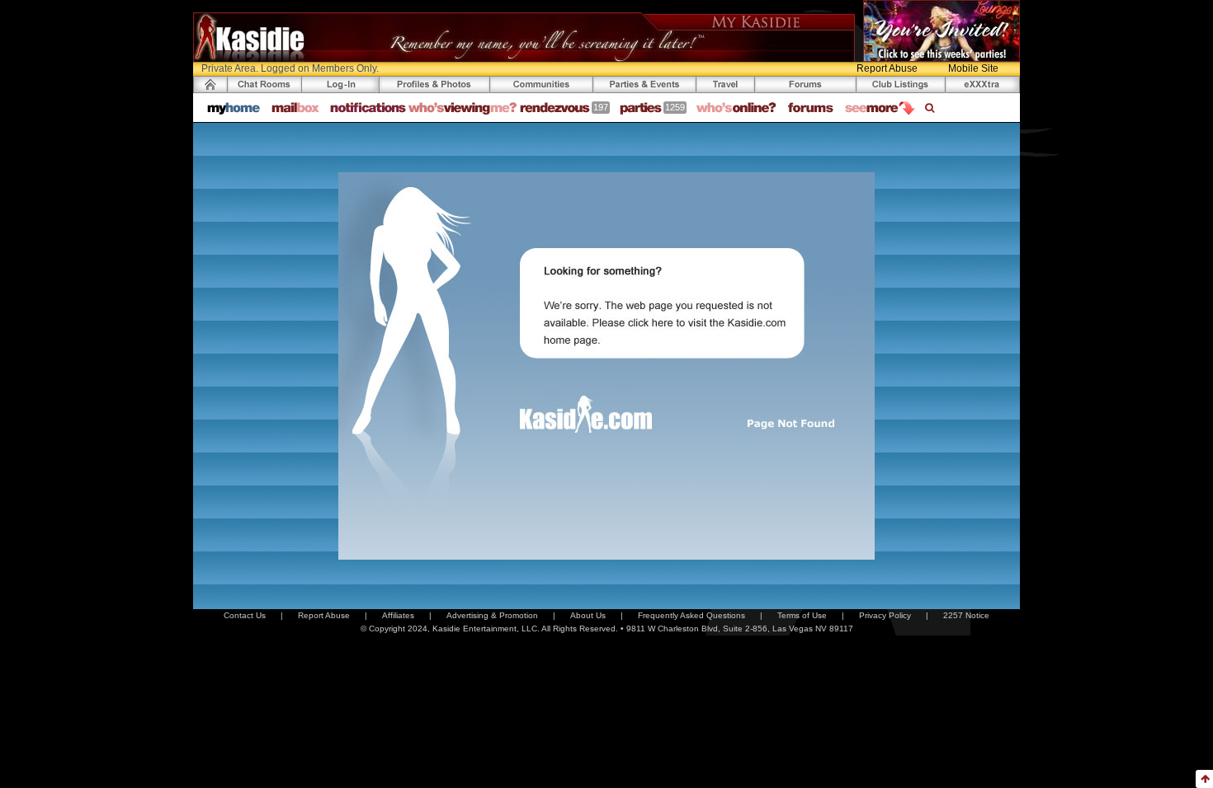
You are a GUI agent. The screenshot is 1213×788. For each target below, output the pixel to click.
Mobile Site (973, 68)
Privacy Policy (885, 615)
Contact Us (245, 615)
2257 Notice (966, 615)
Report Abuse (887, 68)
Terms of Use (802, 615)
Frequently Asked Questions (691, 615)
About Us (588, 615)
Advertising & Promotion (492, 615)
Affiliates (398, 615)
